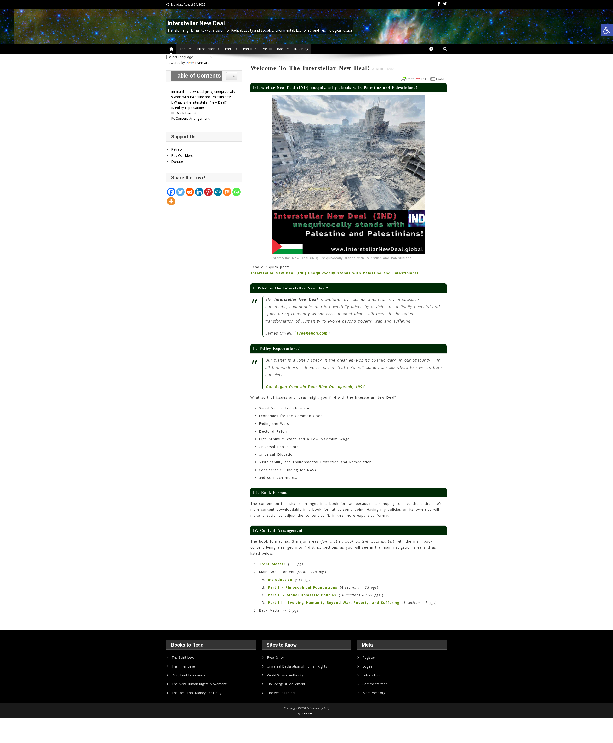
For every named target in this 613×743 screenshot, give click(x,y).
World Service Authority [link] (285, 675)
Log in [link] (367, 666)
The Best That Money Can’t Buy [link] (196, 693)
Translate (202, 62)
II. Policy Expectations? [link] (188, 107)
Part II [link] (247, 48)
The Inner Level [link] (184, 666)
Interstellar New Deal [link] (196, 23)
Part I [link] (229, 48)
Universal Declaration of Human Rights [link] (297, 666)
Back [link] (280, 48)
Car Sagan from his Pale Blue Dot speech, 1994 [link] (315, 386)
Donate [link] (177, 161)
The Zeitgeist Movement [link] (286, 684)
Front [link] (182, 48)
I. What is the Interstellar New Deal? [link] (199, 102)
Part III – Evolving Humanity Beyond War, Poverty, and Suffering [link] (334, 602)
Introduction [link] (205, 48)
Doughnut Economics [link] (188, 675)
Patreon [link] (177, 149)
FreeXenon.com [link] (312, 333)
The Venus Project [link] (281, 693)
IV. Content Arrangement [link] (190, 118)
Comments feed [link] (374, 684)
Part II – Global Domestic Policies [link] (302, 595)
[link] (607, 30)
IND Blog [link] (301, 48)
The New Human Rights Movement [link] (199, 684)
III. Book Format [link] (184, 113)
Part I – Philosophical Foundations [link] (302, 587)
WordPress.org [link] (373, 693)
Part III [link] (267, 48)
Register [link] (368, 657)
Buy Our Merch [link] (183, 155)
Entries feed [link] (371, 675)
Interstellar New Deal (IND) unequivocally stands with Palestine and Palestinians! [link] (334, 273)
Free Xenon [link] (276, 657)
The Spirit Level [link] (183, 657)
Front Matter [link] (272, 564)
